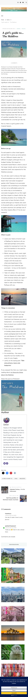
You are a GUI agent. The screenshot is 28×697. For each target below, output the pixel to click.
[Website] (7, 463)
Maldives (22, 478)
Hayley (6, 424)
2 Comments (14, 63)
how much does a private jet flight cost (13, 107)
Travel (23, 28)
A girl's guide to (7, 478)
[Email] (4, 463)
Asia (16, 478)
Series (18, 28)
